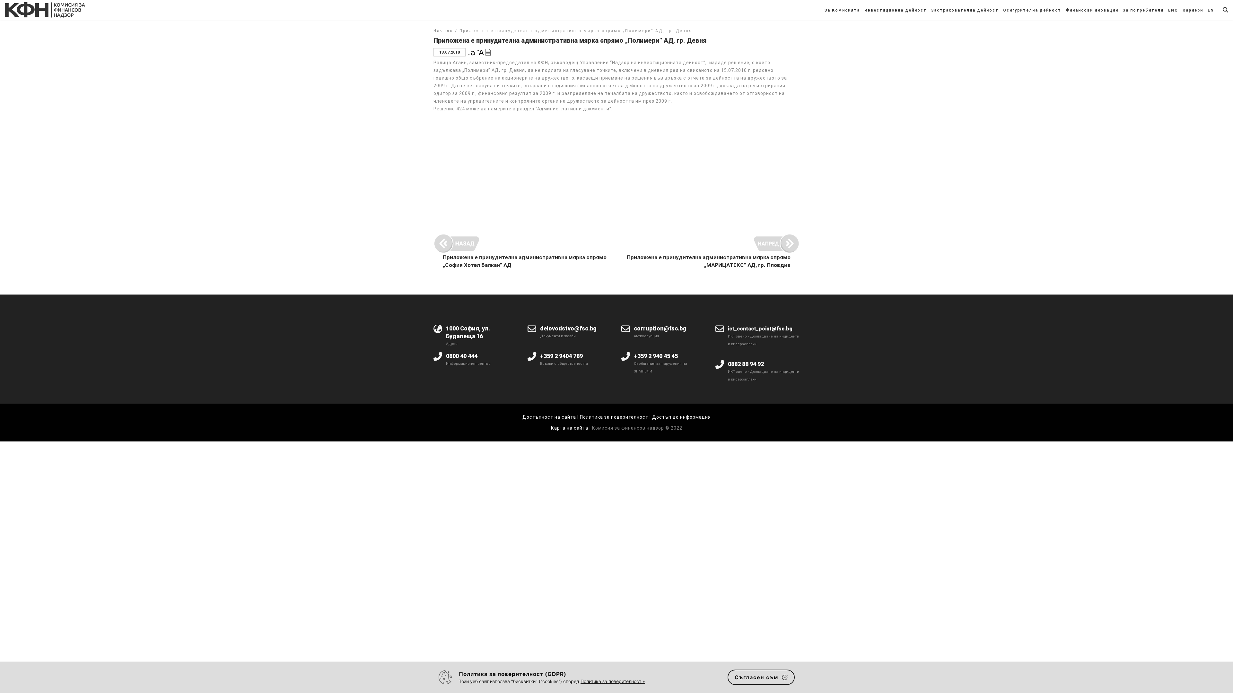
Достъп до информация (681, 417)
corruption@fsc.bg (660, 328)
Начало (443, 31)
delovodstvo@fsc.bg (568, 328)
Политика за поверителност (614, 417)
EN (1211, 10)
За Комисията (842, 10)
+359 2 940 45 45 (656, 356)
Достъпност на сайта (549, 417)
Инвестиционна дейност (895, 10)
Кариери (1193, 10)
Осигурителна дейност (1032, 10)
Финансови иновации (1092, 10)
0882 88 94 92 (746, 364)
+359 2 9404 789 (561, 356)
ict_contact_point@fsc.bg (760, 329)
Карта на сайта (570, 428)
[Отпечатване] (488, 51)
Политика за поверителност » (613, 681)
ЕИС (1173, 10)
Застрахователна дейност (965, 10)
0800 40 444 (461, 356)
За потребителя (1143, 10)
